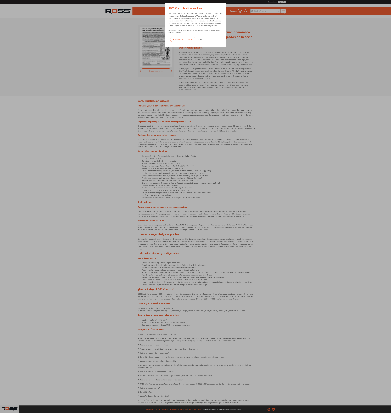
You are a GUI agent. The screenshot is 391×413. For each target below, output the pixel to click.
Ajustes (200, 39)
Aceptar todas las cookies (183, 39)
